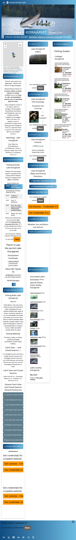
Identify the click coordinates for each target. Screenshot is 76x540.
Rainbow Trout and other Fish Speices (13, 440)
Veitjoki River (34, 310)
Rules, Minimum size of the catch (14, 290)
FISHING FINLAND (7, 523)
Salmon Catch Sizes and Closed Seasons (15, 410)
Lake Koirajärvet (35, 293)
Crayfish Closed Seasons (14, 435)
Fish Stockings (36, 94)
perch (19, 85)
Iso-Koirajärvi (34, 279)
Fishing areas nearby (37, 269)
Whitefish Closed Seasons (14, 425)
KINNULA (42, 37)
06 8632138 (9, 275)
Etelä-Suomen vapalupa (35, 355)
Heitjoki (32, 328)
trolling (13, 91)
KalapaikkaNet (19, 523)
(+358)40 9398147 (13, 261)
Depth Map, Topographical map (42, 181)
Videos (33, 44)
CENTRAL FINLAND (54, 37)
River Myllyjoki (35, 319)
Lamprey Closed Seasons (14, 430)
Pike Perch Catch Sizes (13, 415)
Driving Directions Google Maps (43, 186)
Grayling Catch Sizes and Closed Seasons (15, 400)
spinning (9, 93)
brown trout (8, 83)
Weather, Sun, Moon (37, 219)
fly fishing (7, 91)
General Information (12, 76)
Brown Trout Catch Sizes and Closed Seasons (15, 395)
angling (17, 93)
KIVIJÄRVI (33, 37)
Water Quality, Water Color (39, 192)
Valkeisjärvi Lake (35, 337)
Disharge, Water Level (13, 446)
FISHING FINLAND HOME (17, 2)
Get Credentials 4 (39, 213)
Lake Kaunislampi (36, 302)
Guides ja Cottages (62, 44)
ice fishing (18, 91)
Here (17, 239)
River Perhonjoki (35, 346)
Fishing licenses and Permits (14, 159)
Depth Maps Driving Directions (39, 165)
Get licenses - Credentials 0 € (43, 206)
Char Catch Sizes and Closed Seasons (15, 420)
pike (13, 85)
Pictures (34, 134)
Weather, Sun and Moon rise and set (40, 231)
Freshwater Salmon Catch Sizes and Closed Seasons (15, 405)
